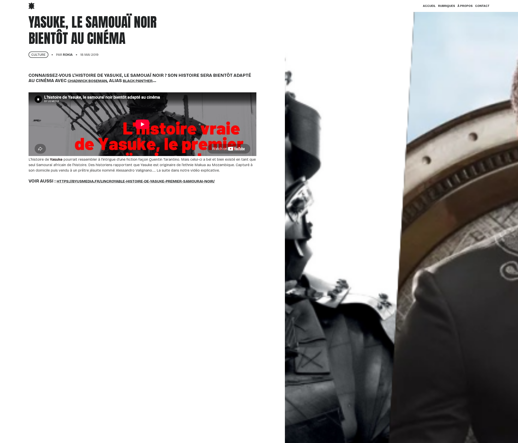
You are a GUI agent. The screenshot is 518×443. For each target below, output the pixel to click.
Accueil (429, 6)
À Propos (465, 6)
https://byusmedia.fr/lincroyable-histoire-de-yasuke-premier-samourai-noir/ (136, 181)
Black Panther (138, 81)
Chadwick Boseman (87, 81)
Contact (482, 6)
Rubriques (446, 6)
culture (38, 55)
